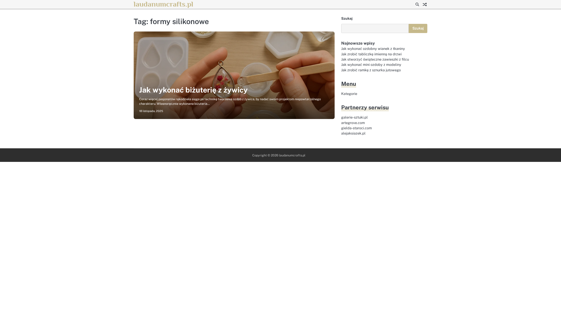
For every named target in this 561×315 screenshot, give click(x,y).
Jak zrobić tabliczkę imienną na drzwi (371, 54)
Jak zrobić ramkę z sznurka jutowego (371, 70)
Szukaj (347, 18)
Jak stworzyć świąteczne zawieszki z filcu (375, 59)
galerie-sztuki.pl (354, 117)
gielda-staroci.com (356, 128)
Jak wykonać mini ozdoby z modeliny (371, 65)
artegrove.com (353, 123)
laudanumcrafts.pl (163, 4)
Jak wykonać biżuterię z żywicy (193, 90)
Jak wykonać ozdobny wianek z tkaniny (373, 49)
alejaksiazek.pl (353, 133)
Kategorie (349, 94)
